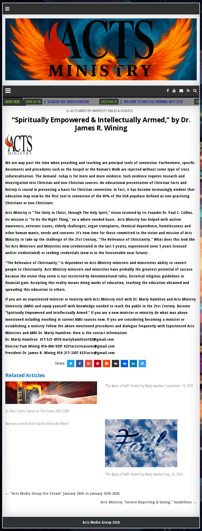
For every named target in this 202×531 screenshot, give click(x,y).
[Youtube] (174, 90)
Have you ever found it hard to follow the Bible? (37, 423)
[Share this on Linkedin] (133, 363)
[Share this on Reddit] (106, 363)
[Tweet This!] (70, 363)
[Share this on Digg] (124, 363)
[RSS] (188, 90)
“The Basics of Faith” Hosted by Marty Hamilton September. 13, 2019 (149, 385)
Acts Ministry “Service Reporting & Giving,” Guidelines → (148, 501)
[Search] (195, 90)
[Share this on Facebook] (79, 363)
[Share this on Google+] (88, 363)
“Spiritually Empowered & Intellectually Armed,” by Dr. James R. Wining (101, 124)
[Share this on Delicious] (142, 363)
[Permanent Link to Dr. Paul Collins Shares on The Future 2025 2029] (51, 392)
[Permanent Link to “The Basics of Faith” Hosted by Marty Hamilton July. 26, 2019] (151, 443)
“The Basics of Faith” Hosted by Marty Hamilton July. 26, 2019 (144, 474)
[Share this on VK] (115, 363)
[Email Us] (181, 90)
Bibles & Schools (120, 110)
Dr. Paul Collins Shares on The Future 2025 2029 (37, 410)
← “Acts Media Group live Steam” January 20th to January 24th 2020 (62, 493)
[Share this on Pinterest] (97, 363)
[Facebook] (168, 90)
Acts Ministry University (89, 110)
